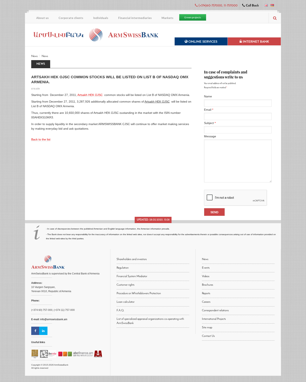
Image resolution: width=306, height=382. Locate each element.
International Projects (214, 319)
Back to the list (40, 139)
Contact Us (208, 336)
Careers (206, 302)
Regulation (123, 267)
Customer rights (125, 284)
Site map (207, 327)
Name (208, 96)
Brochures (207, 284)
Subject (210, 123)
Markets (167, 18)
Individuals (100, 18)
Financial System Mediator (132, 276)
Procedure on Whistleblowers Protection (139, 293)
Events (206, 267)
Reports (206, 293)
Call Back (252, 5)
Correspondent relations (215, 310)
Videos (205, 276)
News (34, 56)
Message (210, 136)
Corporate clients (70, 18)
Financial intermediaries (135, 18)
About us (42, 18)
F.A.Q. (120, 310)
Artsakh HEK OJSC (90, 95)
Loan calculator (125, 302)
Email (208, 109)
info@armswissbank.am (53, 319)
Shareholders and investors (132, 259)
